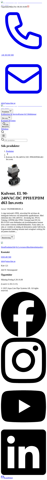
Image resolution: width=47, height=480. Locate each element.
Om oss (5, 118)
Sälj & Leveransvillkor (22, 247)
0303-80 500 (6, 257)
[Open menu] (3, 136)
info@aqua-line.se (8, 261)
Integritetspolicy (37, 247)
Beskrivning (6, 238)
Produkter (5, 112)
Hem (3, 247)
